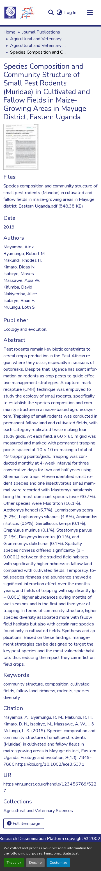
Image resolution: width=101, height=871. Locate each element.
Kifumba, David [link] (17, 287)
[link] (50, 196)
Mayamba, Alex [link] (18, 247)
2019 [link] (9, 227)
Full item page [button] (26, 823)
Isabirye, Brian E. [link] (19, 301)
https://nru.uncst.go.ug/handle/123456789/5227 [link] (50, 787)
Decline (35, 862)
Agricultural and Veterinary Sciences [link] (38, 39)
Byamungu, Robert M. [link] (24, 254)
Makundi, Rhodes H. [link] (22, 260)
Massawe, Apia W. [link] (21, 280)
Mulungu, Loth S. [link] (19, 307)
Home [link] (9, 32)
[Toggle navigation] (90, 12)
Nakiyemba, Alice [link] (20, 294)
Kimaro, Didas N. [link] (19, 267)
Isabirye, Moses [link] (18, 274)
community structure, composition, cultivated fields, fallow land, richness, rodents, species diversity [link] (46, 691)
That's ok (14, 862)
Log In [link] (70, 12)
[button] (19, 13)
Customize (58, 862)
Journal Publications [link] (41, 32)
